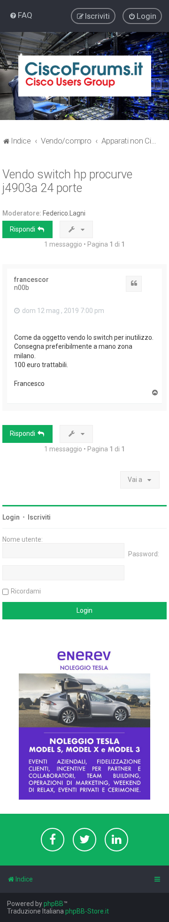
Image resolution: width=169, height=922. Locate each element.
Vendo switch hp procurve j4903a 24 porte (67, 181)
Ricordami (26, 591)
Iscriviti (39, 517)
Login (11, 517)
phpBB (53, 903)
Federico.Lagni (64, 213)
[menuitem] (21, 15)
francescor (31, 279)
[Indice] (84, 76)
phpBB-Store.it (87, 911)
